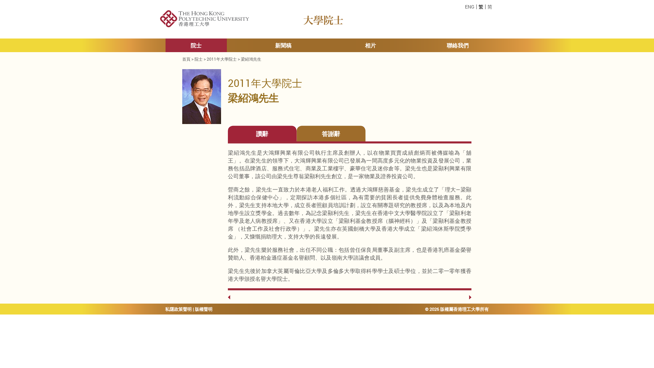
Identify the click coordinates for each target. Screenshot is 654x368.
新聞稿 (283, 45)
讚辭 (262, 134)
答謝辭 (331, 134)
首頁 (186, 59)
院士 (196, 45)
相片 (370, 45)
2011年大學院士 (222, 59)
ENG (469, 7)
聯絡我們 (458, 45)
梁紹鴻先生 (251, 59)
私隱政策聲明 (178, 309)
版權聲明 (204, 309)
